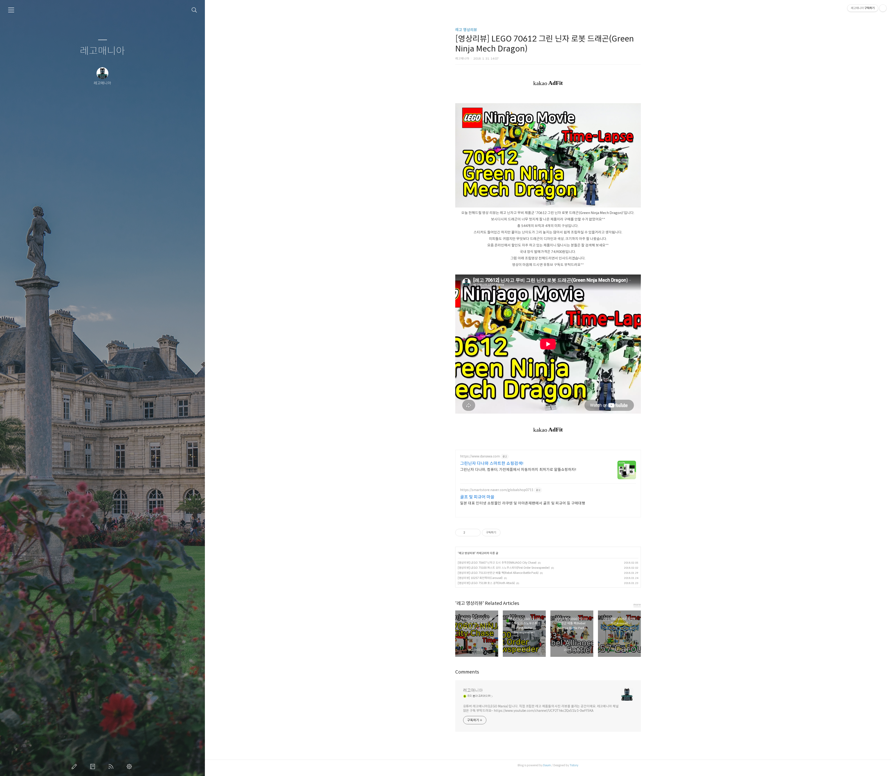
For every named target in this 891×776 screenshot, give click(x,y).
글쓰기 (75, 766)
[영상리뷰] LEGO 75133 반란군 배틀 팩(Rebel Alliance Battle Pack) (498, 573)
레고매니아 (102, 51)
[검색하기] (194, 10)
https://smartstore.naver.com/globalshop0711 (496, 490)
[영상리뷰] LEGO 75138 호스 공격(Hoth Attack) (486, 583)
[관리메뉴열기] (882, 8)
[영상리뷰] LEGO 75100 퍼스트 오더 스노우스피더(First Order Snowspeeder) (504, 567)
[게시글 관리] (475, 532)
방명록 (93, 766)
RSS (111, 766)
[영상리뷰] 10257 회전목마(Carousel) (480, 578)
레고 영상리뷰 (466, 29)
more (637, 605)
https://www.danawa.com (480, 456)
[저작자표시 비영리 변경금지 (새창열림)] (506, 532)
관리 (130, 766)
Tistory (574, 765)
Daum (547, 765)
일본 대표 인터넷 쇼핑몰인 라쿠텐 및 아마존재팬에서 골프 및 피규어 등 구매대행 (522, 503)
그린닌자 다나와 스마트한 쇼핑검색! (491, 463)
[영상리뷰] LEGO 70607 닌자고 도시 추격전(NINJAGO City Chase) (497, 562)
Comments (467, 672)
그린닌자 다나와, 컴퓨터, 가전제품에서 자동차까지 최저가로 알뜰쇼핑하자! (518, 469)
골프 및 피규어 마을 (477, 497)
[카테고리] (11, 10)
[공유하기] (469, 532)
